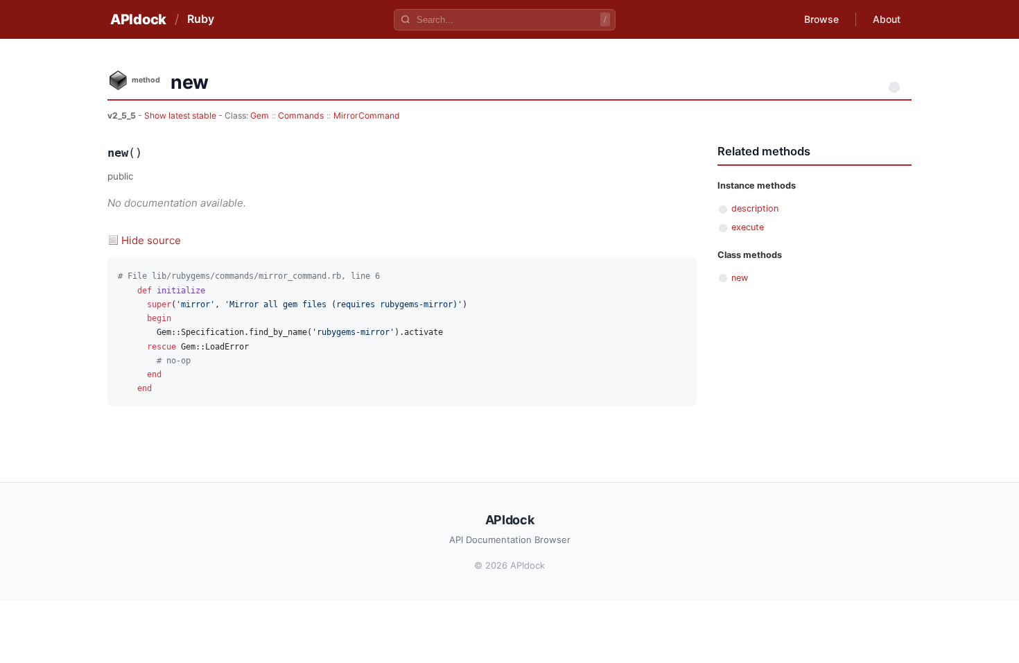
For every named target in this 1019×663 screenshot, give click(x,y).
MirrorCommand (366, 115)
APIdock (138, 19)
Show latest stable (181, 115)
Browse (821, 19)
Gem (259, 115)
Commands (301, 115)
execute (747, 227)
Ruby (200, 19)
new (739, 278)
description (754, 208)
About (886, 19)
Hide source (151, 240)
